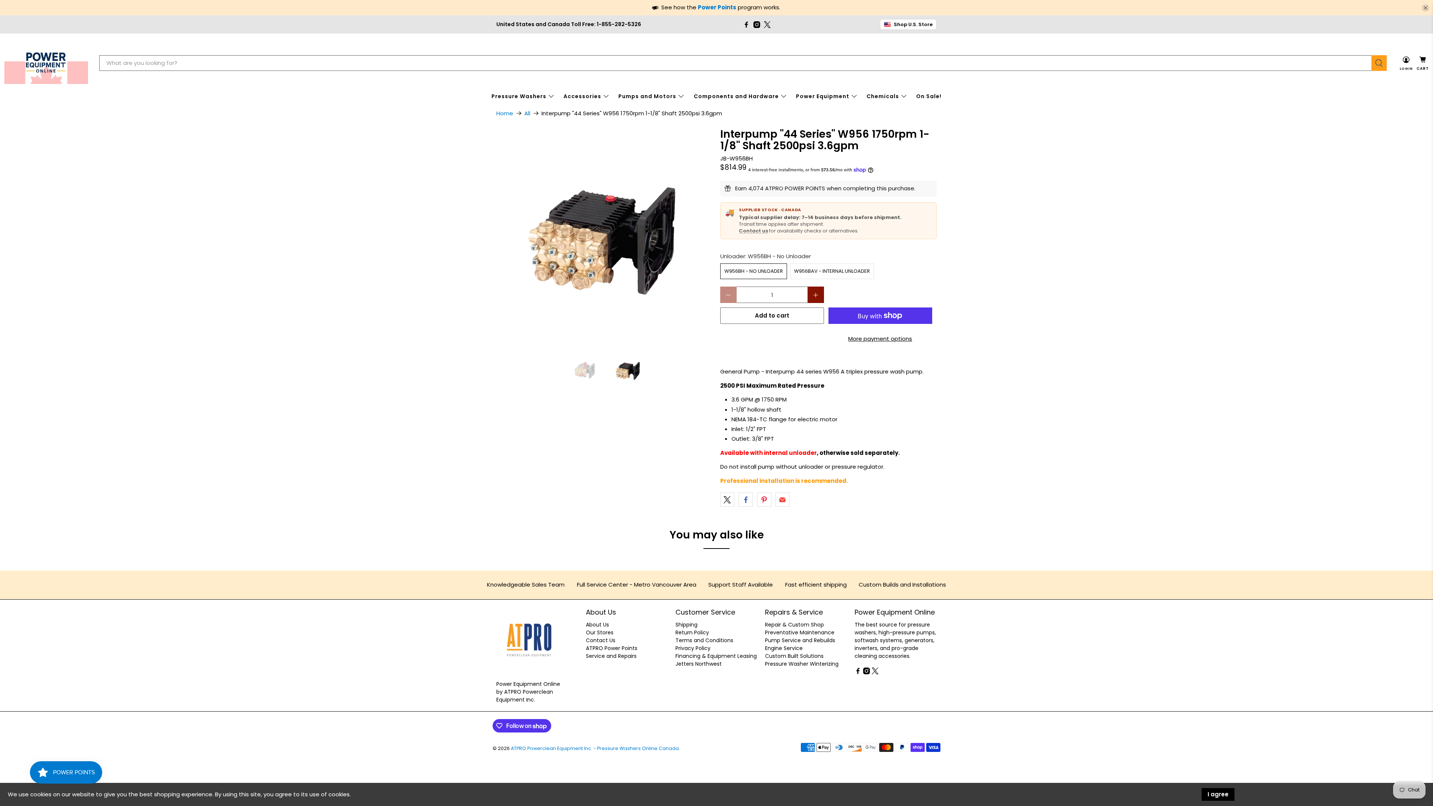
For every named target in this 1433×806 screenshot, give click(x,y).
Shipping (686, 624)
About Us (597, 624)
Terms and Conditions (704, 640)
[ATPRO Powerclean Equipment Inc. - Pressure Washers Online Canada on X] (767, 24)
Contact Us (600, 640)
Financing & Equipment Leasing (716, 656)
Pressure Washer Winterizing (802, 664)
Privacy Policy (693, 648)
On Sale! (929, 96)
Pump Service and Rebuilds (800, 640)
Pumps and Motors (647, 96)
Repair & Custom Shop (794, 624)
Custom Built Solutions (794, 656)
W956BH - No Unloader (753, 271)
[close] (1425, 8)
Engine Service (784, 648)
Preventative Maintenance (799, 632)
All (527, 113)
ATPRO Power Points (611, 648)
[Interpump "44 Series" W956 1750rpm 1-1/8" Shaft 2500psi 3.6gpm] (604, 236)
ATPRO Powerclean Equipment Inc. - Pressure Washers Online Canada (595, 748)
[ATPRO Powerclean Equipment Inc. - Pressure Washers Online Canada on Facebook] (746, 24)
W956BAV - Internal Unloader (832, 271)
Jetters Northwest (698, 664)
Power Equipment (822, 96)
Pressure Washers (518, 96)
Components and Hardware (736, 96)
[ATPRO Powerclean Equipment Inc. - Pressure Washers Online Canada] (46, 63)
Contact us (753, 230)
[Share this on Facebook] (746, 500)
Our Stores (600, 632)
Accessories (582, 96)
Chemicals (883, 96)
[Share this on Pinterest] (764, 500)
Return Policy (692, 632)
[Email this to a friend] (782, 500)
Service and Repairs (611, 656)
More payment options (880, 339)
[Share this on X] (727, 500)
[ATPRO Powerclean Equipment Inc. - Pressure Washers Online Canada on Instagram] (756, 24)
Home (504, 113)
